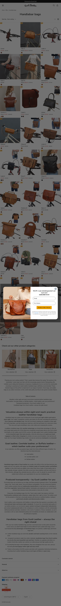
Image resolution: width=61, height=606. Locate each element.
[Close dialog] (56, 289)
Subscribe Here (44, 307)
